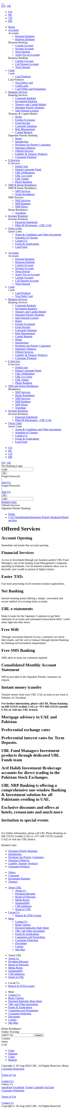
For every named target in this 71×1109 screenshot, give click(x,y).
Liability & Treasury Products (31, 154)
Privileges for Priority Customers (33, 144)
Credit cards (21, 85)
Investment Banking (26, 101)
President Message (25, 893)
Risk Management (25, 129)
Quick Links (15, 423)
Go (4, 473)
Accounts (13, 252)
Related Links (9, 502)
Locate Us (13, 912)
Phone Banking (23, 181)
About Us (20, 890)
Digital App (21, 166)
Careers (19, 946)
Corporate (13, 875)
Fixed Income (22, 123)
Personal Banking (24, 36)
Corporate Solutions (26, 126)
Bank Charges (23, 924)
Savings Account (24, 48)
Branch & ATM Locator (28, 915)
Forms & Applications (27, 243)
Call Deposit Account (27, 64)
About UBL (15, 887)
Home (18, 116)
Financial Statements (26, 222)
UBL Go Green (23, 175)
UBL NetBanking (25, 172)
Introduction (21, 141)
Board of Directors (25, 896)
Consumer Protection (26, 940)
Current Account (24, 45)
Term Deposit (22, 51)
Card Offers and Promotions (30, 88)
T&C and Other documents (30, 930)
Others (12, 872)
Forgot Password (10, 476)
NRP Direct (21, 206)
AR (9, 5)
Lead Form (21, 246)
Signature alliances (25, 147)
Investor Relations (18, 410)
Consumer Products (26, 157)
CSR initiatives (23, 906)
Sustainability (22, 903)
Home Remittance (25, 194)
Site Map (20, 949)
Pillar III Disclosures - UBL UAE (33, 225)
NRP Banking (23, 203)
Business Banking (25, 39)
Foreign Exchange (25, 119)
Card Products (23, 76)
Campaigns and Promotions (30, 937)
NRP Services (22, 191)
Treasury (13, 881)
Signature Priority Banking (29, 107)
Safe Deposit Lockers (27, 110)
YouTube (49, 1087)
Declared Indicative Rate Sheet (32, 927)
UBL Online (22, 178)
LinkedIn (39, 1087)
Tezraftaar (20, 212)
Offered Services (24, 150)
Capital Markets (23, 132)
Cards (11, 286)
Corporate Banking (25, 98)
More (11, 918)
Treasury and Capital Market (30, 104)
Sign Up (6, 482)
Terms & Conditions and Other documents (38, 234)
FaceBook (18, 1087)
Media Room (22, 899)
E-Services (14, 361)
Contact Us (21, 240)
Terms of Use (8, 1075)
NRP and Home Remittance (23, 386)
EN (3, 5)
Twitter (29, 1087)
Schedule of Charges (26, 237)
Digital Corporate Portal (28, 169)
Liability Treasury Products (23, 863)
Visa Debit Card (24, 82)
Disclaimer (21, 943)
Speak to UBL (23, 909)
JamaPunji (7, 1087)
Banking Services (17, 299)
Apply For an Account (27, 54)
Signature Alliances (25, 348)
